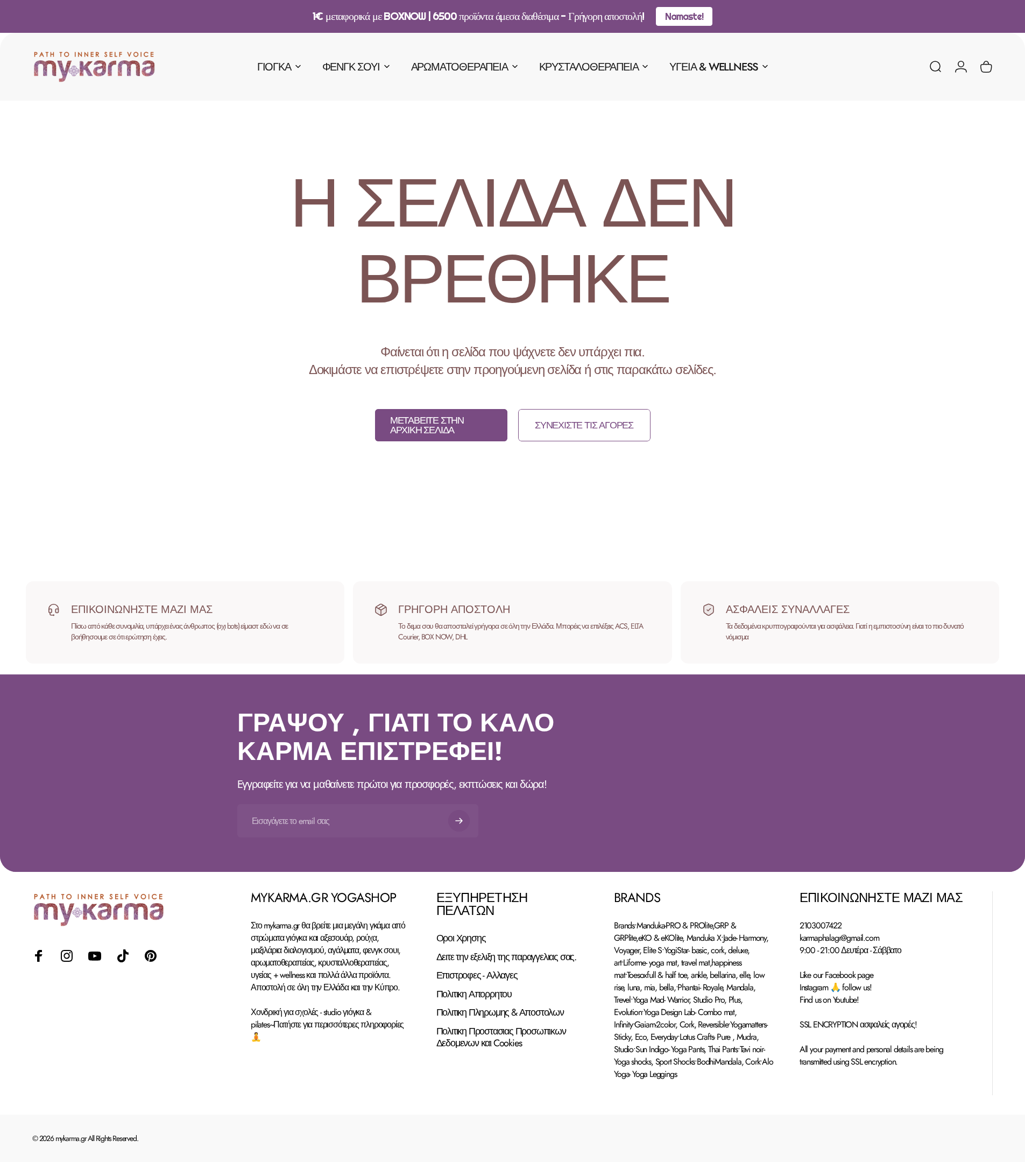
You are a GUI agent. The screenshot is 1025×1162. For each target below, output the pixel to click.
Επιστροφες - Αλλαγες (477, 975)
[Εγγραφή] (459, 821)
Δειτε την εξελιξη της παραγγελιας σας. (506, 957)
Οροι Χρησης (461, 938)
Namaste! (684, 16)
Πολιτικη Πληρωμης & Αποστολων (500, 1012)
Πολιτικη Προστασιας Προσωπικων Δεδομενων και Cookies (501, 1037)
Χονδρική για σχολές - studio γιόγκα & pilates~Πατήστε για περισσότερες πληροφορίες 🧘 (327, 1024)
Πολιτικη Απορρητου (474, 994)
